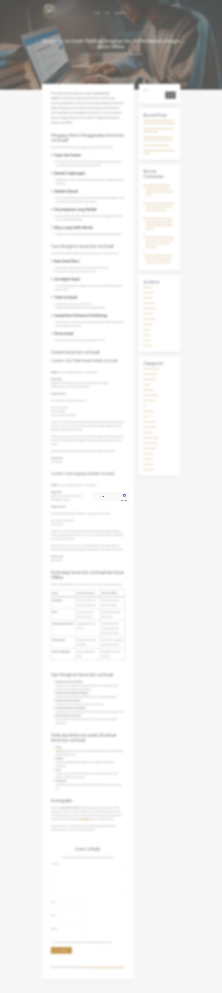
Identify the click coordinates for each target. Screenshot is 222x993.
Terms (125, 500)
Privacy (122, 500)
